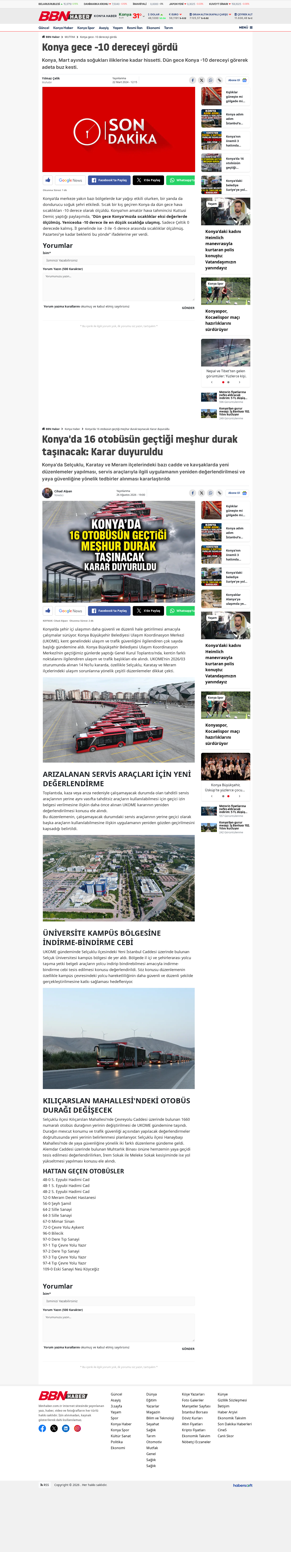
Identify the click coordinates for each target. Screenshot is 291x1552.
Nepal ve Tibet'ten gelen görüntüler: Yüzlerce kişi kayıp (225, 788)
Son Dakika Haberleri (235, 1424)
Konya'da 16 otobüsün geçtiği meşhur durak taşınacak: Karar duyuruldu (236, 163)
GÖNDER (188, 308)
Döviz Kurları (192, 1418)
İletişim (223, 1406)
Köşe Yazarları (193, 1394)
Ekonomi (153, 28)
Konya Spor (86, 28)
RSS (46, 1485)
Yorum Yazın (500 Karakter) (63, 269)
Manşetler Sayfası (196, 1406)
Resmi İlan (135, 28)
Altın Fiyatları (192, 1424)
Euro (175, 14)
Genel (151, 1453)
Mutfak (152, 1448)
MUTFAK (70, 37)
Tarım (168, 28)
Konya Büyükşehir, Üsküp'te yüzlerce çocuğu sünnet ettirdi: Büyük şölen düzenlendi (225, 374)
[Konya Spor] (225, 291)
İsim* (47, 253)
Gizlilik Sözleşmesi (232, 1400)
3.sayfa (116, 1406)
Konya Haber (63, 28)
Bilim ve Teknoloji (160, 1418)
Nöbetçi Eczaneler (196, 1442)
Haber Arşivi (227, 1412)
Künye (223, 1394)
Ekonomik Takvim (196, 1436)
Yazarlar (152, 1406)
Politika (117, 1442)
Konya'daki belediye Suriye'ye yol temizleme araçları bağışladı (235, 185)
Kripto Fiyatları (193, 1430)
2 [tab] (228, 382)
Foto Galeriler (193, 1400)
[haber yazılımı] (242, 1485)
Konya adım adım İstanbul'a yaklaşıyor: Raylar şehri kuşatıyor (234, 118)
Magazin (153, 1412)
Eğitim (151, 1400)
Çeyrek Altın (246, 14)
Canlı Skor (226, 1436)
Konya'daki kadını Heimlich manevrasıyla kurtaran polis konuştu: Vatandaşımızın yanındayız (223, 250)
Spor (114, 1418)
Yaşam (118, 28)
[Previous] (211, 380)
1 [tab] (223, 382)
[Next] (240, 380)
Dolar (155, 14)
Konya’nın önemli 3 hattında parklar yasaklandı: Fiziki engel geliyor (234, 141)
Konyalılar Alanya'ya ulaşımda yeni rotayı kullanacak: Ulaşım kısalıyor (236, 599)
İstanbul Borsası (195, 1412)
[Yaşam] (225, 211)
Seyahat (152, 1424)
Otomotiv (154, 1442)
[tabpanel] (225, 363)
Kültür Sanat (121, 1436)
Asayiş (104, 28)
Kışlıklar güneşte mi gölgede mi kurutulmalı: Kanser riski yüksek (235, 96)
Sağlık (151, 1430)
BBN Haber (52, 37)
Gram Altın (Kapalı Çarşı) (210, 14)
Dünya (151, 1394)
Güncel (44, 28)
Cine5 (222, 1430)
